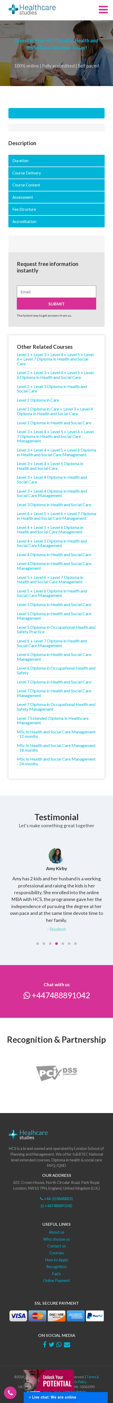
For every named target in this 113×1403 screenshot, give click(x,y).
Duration (20, 160)
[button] (37, 943)
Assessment (22, 197)
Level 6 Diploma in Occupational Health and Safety (56, 670)
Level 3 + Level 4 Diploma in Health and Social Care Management (52, 493)
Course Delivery (26, 172)
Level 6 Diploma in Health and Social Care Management (54, 656)
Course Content (26, 184)
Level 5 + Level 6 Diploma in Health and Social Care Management (52, 593)
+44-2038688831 (58, 1198)
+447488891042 (60, 995)
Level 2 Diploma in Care (38, 399)
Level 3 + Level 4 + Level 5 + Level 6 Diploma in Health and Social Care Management (56, 452)
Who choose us (56, 1239)
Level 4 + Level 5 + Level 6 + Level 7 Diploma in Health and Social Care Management (56, 516)
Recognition (56, 1266)
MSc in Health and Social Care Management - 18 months (56, 747)
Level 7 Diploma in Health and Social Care (54, 681)
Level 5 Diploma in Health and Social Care (54, 604)
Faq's (56, 1273)
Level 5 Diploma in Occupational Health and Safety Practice (56, 629)
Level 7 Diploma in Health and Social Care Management (54, 693)
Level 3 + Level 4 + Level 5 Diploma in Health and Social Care (50, 466)
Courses (56, 1253)
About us (56, 1232)
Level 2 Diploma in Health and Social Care (54, 422)
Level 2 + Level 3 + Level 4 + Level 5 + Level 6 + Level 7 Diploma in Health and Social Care (55, 359)
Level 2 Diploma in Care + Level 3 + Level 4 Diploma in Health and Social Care (55, 411)
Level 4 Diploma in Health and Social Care (54, 554)
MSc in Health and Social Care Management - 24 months (56, 761)
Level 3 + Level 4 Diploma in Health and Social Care (52, 479)
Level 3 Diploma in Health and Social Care (54, 504)
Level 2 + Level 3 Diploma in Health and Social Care (52, 388)
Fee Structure (24, 209)
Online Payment (56, 1280)
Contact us (56, 1246)
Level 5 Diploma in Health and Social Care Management (54, 616)
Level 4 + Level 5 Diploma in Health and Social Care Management (52, 543)
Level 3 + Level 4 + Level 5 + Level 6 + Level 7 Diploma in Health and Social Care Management (55, 436)
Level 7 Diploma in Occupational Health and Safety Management (56, 706)
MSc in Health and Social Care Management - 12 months (56, 734)
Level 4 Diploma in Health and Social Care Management (54, 566)
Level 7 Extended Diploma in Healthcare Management (53, 720)
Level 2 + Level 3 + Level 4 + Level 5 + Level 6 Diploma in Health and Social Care (55, 375)
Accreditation (24, 221)
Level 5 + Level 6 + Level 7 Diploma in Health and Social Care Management (50, 579)
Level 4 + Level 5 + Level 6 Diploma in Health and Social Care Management (50, 529)
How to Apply (56, 1260)
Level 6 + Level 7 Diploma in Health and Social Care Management (52, 643)
